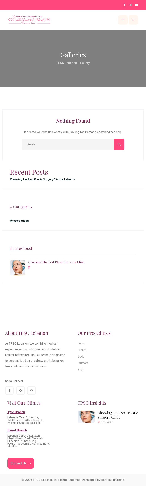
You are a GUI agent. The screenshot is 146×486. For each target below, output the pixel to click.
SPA (80, 370)
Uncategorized (19, 220)
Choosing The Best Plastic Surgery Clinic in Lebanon (42, 179)
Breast (82, 350)
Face (81, 343)
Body (81, 356)
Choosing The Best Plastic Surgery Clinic (56, 262)
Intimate (83, 363)
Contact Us (18, 463)
